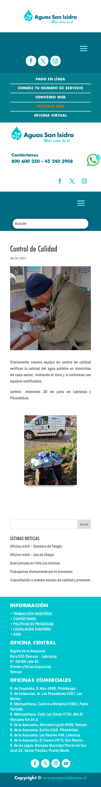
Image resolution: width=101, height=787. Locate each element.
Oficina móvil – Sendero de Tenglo (36, 546)
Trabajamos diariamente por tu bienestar (41, 571)
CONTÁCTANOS (24, 618)
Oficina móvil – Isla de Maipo (32, 554)
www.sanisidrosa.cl (64, 778)
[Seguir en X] (43, 61)
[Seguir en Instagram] (55, 61)
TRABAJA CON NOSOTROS (32, 613)
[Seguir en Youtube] (66, 763)
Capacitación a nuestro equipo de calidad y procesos (50, 580)
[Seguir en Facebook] (31, 61)
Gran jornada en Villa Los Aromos (35, 563)
